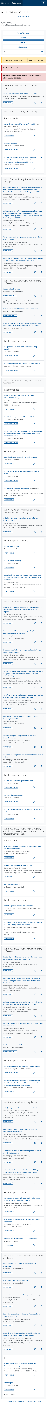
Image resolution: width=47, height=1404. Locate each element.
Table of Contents (23, 33)
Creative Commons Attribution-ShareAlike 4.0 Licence (23, 1401)
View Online (7, 103)
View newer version (36, 60)
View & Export (22, 16)
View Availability (11, 150)
